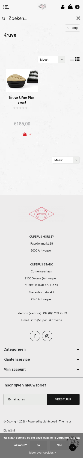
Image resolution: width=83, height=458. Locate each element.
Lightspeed (50, 421)
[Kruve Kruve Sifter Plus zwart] (22, 80)
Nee (59, 445)
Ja (38, 445)
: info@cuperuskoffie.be (46, 320)
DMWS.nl (9, 430)
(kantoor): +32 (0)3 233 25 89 (48, 313)
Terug (74, 27)
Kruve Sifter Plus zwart (22, 100)
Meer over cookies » (42, 452)
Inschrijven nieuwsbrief (24, 385)
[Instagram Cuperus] (47, 336)
